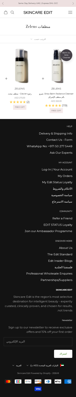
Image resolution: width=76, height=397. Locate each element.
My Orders (65, 176)
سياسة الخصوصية (61, 195)
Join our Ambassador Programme (48, 231)
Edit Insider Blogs (60, 261)
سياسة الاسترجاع (62, 201)
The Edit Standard (59, 254)
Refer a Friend (62, 218)
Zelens (56, 88)
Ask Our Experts (61, 152)
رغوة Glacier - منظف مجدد (20, 94)
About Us (65, 248)
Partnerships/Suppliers (56, 280)
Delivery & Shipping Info (55, 133)
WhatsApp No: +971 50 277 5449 (49, 146)
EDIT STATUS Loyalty (58, 225)
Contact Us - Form (59, 139)
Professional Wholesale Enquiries (49, 273)
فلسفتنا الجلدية (63, 267)
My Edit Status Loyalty (57, 182)
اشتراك (63, 353)
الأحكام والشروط (62, 188)
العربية (18, 365)
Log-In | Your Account (57, 169)
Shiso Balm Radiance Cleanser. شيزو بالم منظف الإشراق (56, 95)
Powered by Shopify (41, 373)
